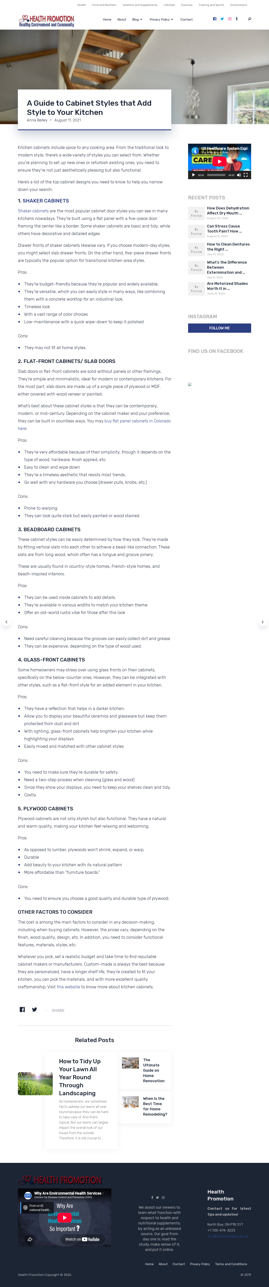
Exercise (187, 5)
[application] (219, 161)
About (121, 19)
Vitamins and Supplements (140, 5)
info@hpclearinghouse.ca (227, 1236)
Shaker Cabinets (46, 201)
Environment (238, 5)
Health (81, 5)
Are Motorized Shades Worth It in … (227, 286)
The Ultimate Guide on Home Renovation (154, 1070)
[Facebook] (214, 19)
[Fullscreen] (246, 175)
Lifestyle (169, 5)
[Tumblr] (237, 19)
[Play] (193, 175)
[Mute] (239, 175)
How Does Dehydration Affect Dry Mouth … (228, 211)
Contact (187, 19)
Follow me (219, 328)
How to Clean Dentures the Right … (228, 247)
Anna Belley (37, 120)
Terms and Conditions (231, 1264)
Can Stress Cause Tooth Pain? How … (224, 229)
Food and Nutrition (104, 5)
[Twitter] (222, 19)
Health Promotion (31, 1275)
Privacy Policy (160, 19)
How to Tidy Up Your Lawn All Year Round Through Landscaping (80, 1077)
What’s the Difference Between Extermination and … (227, 267)
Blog (135, 19)
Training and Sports (211, 5)
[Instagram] (229, 19)
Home (107, 19)
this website (68, 986)
